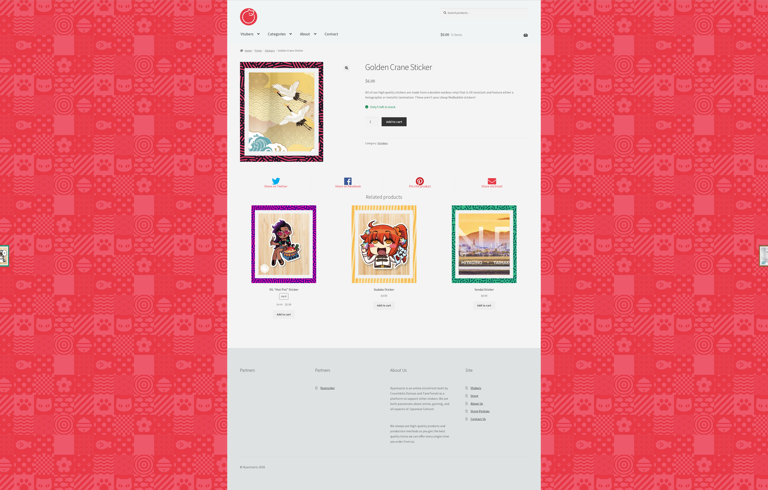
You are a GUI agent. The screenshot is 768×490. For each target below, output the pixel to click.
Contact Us (478, 419)
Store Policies (480, 411)
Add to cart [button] (284, 314)
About (305, 34)
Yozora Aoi (327, 388)
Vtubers (247, 34)
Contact (331, 34)
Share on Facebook (348, 186)
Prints (258, 50)
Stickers (270, 50)
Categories (277, 34)
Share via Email (492, 186)
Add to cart (394, 122)
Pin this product (420, 186)
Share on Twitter (275, 186)
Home (248, 50)
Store (474, 396)
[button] (346, 68)
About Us (477, 404)
